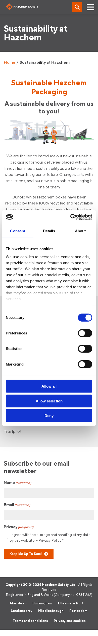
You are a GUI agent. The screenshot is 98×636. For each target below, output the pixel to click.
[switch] (85, 333)
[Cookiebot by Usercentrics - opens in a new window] (70, 217)
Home (9, 62)
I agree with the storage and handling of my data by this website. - (50, 537)
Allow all (49, 386)
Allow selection (49, 401)
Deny (49, 415)
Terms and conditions (30, 621)
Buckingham (42, 603)
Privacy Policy (49, 540)
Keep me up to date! (26, 553)
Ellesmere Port (70, 603)
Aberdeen (18, 603)
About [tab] (80, 231)
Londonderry (21, 611)
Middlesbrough (51, 611)
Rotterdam (78, 611)
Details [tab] (49, 231)
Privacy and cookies (70, 621)
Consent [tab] (17, 231)
